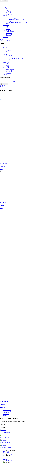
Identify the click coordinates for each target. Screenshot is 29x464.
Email (3, 426)
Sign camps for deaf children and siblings (18, 22)
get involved (3, 85)
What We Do (6, 15)
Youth (7, 23)
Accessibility (6, 459)
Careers (8, 29)
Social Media (9, 34)
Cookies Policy (6, 453)
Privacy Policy (6, 451)
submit (3, 427)
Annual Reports (9, 14)
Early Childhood (10, 17)
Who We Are (6, 9)
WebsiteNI (10, 454)
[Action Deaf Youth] (5, 40)
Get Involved (6, 25)
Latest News (9, 33)
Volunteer (8, 26)
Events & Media (7, 30)
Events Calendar (10, 31)
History (7, 10)
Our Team (8, 11)
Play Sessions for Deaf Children (16, 19)
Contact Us (5, 37)
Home (4, 7)
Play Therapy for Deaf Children (16, 21)
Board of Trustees (10, 13)
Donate (7, 27)
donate (1, 39)
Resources (8, 35)
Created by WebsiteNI (8, 460)
